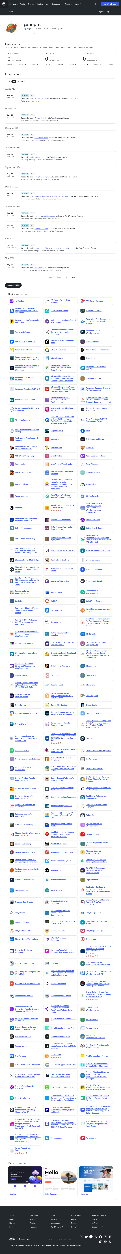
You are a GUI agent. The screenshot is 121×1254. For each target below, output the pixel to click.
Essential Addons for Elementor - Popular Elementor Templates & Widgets (27, 1009)
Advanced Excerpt (93, 378)
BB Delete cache (92, 496)
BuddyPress (55, 601)
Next (73, 277)
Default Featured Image (24, 825)
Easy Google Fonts (93, 913)
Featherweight (21, 1046)
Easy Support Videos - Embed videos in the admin (63, 922)
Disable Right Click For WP (26, 852)
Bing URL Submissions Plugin (98, 550)
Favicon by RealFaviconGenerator (95, 1036)
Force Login (91, 1138)
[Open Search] (95, 4)
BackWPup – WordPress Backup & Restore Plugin (61, 496)
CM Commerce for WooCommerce (22, 695)
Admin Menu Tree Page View (98, 350)
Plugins (33, 1223)
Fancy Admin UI (92, 1028)
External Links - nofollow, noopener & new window (25, 1028)
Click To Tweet (57, 685)
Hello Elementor (51, 1194)
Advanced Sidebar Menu (25, 400)
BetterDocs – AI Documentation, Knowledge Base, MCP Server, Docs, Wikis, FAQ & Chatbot (98, 538)
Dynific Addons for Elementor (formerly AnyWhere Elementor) (98, 902)
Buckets (18, 601)
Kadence (84, 1194)
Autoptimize (91, 484)
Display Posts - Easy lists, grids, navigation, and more (26, 861)
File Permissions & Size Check (27, 1065)
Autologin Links (21, 484)
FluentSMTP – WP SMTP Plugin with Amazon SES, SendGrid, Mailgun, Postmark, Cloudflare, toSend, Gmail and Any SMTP (27, 1123)
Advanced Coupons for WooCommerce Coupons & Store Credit (62, 367)
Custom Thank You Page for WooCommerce (62, 789)
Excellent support (41, 138)
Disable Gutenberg (23, 844)
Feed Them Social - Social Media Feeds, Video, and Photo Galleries (63, 1046)
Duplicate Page (21, 890)
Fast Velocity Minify (23, 1036)
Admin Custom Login (23, 350)
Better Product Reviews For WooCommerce (62, 528)
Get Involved (76, 1216)
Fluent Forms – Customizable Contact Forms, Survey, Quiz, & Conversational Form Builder (63, 1098)
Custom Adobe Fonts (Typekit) (98, 751)
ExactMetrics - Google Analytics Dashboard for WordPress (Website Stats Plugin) (61, 1009)
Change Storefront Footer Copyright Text (96, 643)
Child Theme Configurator (61, 666)
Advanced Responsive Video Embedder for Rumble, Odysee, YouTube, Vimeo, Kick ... (63, 389)
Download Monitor (58, 880)
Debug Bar (90, 815)
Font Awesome (56, 1138)
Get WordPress (109, 4)
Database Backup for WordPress (23, 815)
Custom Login (91, 759)
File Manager (20, 1056)
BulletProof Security (94, 601)
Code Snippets (92, 696)
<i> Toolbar (20, 301)
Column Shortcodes (59, 705)
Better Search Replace (95, 528)
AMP (88, 431)
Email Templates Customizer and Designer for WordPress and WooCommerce (62, 973)
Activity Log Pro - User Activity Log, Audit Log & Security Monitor (98, 321)
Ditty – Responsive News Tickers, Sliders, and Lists (96, 861)
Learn (53, 1216)
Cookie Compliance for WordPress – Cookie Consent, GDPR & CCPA (27, 738)
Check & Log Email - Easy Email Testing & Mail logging (63, 654)
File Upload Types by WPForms (63, 1065)
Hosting (12, 1223)
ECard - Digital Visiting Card (26, 939)
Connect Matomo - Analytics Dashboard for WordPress (62, 713)
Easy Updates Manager (24, 931)
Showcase (34, 1216)
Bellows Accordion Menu (61, 520)
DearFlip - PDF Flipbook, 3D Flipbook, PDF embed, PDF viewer (62, 815)
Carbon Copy (56, 622)
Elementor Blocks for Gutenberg (23, 951)
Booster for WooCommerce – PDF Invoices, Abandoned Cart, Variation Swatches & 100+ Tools (28, 581)
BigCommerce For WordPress (63, 550)
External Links (92, 1020)
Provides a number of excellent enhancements (52, 196)
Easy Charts (20, 913)
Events (74, 1219)
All (14, 81)
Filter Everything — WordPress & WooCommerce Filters (27, 1075)
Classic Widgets (21, 675)
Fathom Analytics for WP (60, 1036)
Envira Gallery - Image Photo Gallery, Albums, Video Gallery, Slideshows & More (98, 994)
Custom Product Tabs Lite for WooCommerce (62, 779)
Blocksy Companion (94, 569)
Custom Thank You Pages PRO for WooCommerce (98, 789)
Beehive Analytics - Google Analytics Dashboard (26, 519)
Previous (49, 277)
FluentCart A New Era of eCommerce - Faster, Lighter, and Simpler (62, 1109)
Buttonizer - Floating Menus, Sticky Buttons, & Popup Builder (27, 610)
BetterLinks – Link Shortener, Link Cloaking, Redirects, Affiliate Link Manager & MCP (27, 550)
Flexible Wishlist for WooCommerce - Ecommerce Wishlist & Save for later (98, 1087)
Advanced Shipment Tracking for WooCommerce (98, 389)
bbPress (18, 508)
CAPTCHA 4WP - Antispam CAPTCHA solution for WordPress (26, 622)
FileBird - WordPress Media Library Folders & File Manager (98, 1065)
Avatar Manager (21, 496)
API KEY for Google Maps (25, 456)
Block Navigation (93, 560)
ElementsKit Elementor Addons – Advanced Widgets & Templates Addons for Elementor (98, 949)
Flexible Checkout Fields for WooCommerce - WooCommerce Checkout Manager (97, 1075)
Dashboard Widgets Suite (61, 806)
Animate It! (55, 439)
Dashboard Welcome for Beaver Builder (96, 797)
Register (101, 12)
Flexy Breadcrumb (22, 1098)
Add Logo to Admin (22, 332)
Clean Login (55, 675)
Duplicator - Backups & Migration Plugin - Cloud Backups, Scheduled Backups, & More (98, 890)
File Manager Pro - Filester (97, 1056)
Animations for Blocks (95, 439)
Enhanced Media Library (61, 996)
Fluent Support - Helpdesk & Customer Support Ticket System (97, 1098)
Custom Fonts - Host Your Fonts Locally (61, 759)
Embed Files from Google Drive (27, 984)
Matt (94, 1219)
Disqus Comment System (61, 861)
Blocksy (13, 1194)
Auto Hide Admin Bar (23, 472)
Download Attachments (24, 880)
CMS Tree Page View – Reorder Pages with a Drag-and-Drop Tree (62, 695)
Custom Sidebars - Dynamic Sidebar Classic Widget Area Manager (98, 779)
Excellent (38, 118)
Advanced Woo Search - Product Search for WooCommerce (60, 399)
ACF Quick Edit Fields (59, 311)
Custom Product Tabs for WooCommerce (25, 779)
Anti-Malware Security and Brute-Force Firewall (26, 447)
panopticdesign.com (32, 33)
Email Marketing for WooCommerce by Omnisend (98, 963)
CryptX (89, 738)
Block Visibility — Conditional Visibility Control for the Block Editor (27, 569)
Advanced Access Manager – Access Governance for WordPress (27, 367)
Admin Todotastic (58, 358)
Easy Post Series (22, 922)
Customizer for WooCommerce (63, 797)
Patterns (33, 1227)
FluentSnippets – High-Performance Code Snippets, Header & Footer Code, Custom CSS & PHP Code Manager (63, 1123)
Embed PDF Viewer (58, 984)
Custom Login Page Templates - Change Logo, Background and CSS (63, 768)
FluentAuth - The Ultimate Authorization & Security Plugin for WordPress (25, 1109)
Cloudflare (90, 685)
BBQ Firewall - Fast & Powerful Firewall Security (63, 506)
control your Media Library (45, 216)
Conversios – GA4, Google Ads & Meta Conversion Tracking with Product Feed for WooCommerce (98, 724)
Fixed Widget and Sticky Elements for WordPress (60, 1075)
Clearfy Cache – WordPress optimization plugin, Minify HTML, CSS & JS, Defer (26, 685)
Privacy (12, 1227)
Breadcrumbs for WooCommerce (22, 592)
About (11, 1216)
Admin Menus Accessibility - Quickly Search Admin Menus (27, 358)
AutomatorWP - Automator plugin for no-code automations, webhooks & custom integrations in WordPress (61, 484)
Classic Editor (91, 666)
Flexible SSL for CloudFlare (62, 1087)
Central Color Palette (24, 643)
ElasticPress (91, 939)
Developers (55, 1223)
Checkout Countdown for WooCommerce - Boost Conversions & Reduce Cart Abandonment (97, 654)
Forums (21, 81)
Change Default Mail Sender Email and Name (62, 643)
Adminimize (90, 358)
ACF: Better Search (94, 311)
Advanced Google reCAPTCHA (27, 389)
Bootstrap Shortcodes (60, 581)
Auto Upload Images (94, 472)
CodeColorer (20, 705)
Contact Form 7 (21, 724)
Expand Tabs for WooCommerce (92, 1009)
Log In (108, 12)
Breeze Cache (56, 592)
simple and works (41, 228)
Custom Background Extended (27, 759)
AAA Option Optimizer (95, 301)
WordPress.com (99, 1216)
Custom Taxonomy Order (25, 789)
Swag (74, 1227)
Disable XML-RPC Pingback (62, 852)
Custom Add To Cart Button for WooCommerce (63, 750)
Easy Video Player (58, 931)
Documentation (57, 1219)
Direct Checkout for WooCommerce (94, 825)
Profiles (12, 12)
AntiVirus (90, 447)
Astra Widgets (92, 464)
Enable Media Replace (24, 996)
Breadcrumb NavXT (94, 581)
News (11, 1219)
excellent (38, 268)
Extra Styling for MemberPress (63, 1028)
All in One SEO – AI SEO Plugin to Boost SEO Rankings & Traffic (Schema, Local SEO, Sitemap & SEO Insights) (62, 420)
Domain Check (57, 870)
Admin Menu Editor (58, 350)
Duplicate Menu (92, 880)
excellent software (42, 98)
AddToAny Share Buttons (25, 341)
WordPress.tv (57, 1227)
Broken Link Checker (94, 591)
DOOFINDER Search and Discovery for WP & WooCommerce (95, 870)
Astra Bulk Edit (56, 456)
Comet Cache (91, 705)
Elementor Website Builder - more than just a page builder (63, 951)
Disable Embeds (92, 834)
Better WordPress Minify (25, 539)
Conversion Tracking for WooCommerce (61, 724)
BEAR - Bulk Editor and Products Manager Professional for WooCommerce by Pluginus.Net (95, 507)
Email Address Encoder (24, 963)
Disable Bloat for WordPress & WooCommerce (27, 834)
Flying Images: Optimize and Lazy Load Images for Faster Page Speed (97, 1123)
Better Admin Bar (93, 520)
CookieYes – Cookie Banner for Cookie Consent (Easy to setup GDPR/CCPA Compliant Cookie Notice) (63, 737)
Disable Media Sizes (59, 844)
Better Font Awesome (23, 528)
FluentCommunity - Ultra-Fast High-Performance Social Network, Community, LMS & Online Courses (98, 1109)
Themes (33, 1219)
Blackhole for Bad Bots (60, 560)
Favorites (13, 285)
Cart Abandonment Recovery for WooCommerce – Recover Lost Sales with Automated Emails (98, 622)
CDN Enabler (91, 634)
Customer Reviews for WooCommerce (24, 797)
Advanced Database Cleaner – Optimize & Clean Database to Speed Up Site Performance (63, 378)
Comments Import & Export (26, 713)
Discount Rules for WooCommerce (93, 852)
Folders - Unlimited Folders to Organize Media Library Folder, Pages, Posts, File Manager (28, 1136)
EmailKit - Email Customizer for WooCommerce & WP (98, 973)
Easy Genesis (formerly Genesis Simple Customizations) (60, 913)
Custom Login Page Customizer (23, 768)
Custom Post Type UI (94, 769)
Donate (75, 1223)
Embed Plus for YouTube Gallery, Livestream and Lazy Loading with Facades (98, 983)
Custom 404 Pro (22, 751)
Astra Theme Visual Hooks (61, 464)
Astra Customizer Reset (95, 456)
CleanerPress (91, 675)
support (38, 157)
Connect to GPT (92, 713)
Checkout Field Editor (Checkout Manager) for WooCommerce (25, 666)
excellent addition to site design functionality (52, 248)
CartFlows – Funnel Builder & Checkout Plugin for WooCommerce (27, 634)
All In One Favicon (22, 420)
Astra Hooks (20, 464)
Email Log (54, 963)
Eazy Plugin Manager (94, 931)
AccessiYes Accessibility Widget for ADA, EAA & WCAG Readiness (26, 310)
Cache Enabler (57, 610)
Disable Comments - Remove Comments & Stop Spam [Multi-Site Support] (62, 834)
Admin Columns (92, 341)
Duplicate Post (57, 890)
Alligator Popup (57, 431)
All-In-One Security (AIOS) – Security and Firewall (97, 420)
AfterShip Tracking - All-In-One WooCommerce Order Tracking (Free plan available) (98, 399)
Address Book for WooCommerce (93, 332)
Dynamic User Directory (25, 902)
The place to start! (42, 177)
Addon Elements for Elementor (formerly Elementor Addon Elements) (63, 332)
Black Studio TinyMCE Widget (27, 560)
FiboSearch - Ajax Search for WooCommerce (98, 1046)
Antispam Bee (56, 447)
